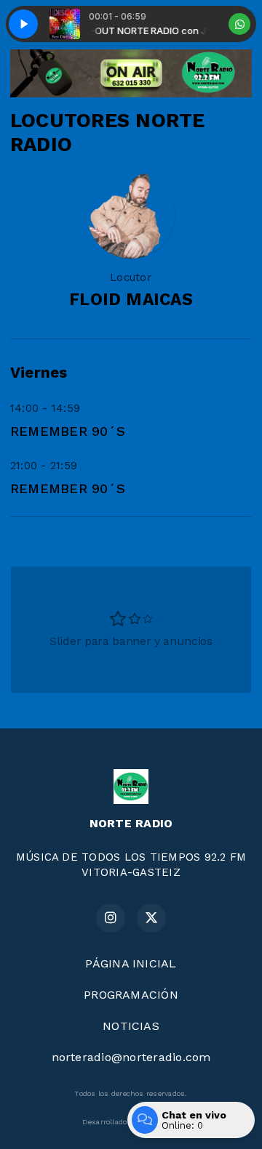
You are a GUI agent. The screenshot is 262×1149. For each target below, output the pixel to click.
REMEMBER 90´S (67, 431)
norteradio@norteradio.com (131, 1057)
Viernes (39, 372)
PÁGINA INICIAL (130, 963)
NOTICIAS (131, 1026)
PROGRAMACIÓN (131, 995)
